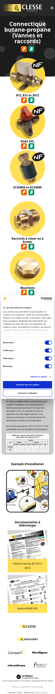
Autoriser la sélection (27, 393)
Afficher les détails (38, 377)
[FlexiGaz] (40, 652)
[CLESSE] (27, 626)
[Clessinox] (16, 665)
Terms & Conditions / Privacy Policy (27, 686)
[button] (52, 8)
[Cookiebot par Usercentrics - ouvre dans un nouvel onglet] (41, 298)
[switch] (48, 350)
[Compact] (16, 652)
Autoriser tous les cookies (27, 385)
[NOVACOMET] (27, 639)
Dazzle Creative (41, 692)
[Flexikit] (40, 665)
